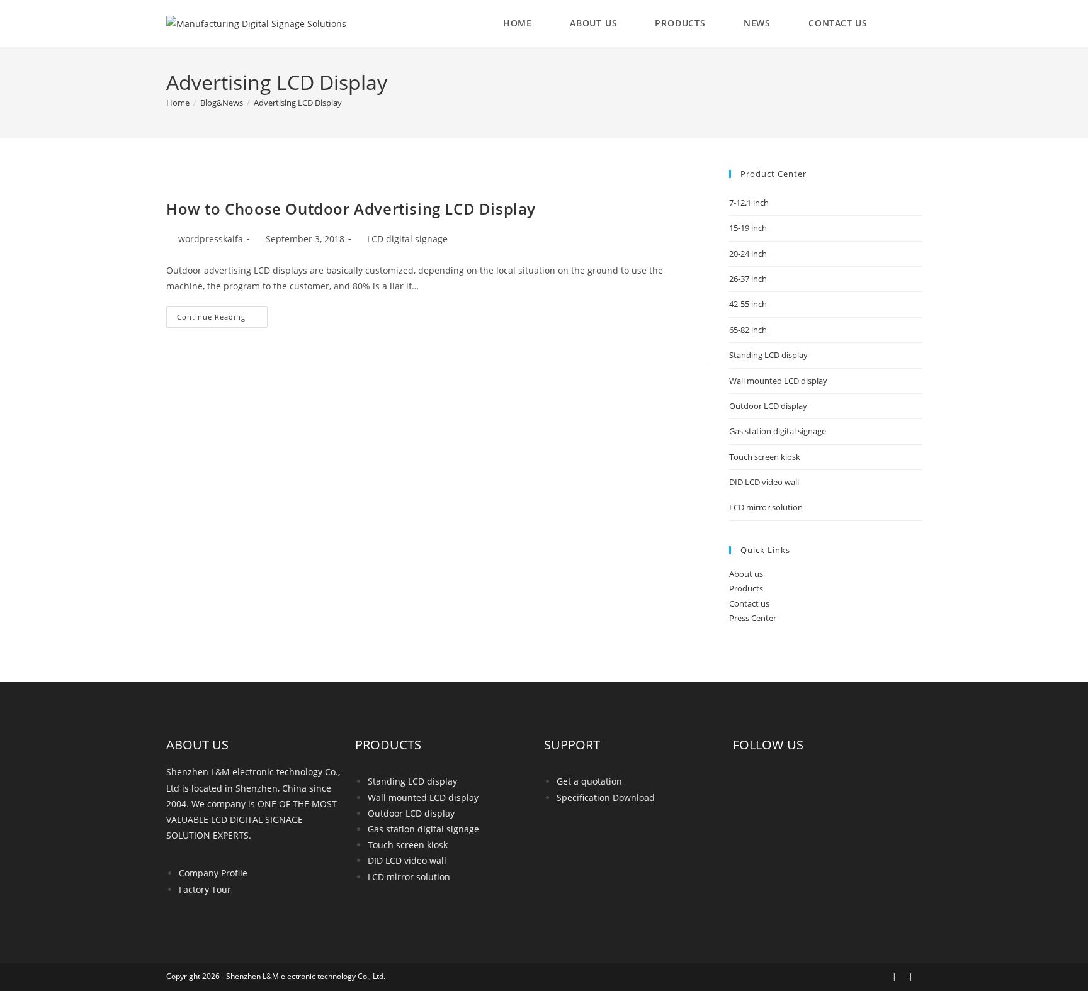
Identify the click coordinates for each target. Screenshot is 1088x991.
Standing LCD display (768, 355)
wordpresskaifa (210, 239)
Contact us (749, 603)
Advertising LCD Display (298, 102)
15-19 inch (748, 227)
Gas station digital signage (777, 431)
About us (746, 573)
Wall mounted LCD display (778, 380)
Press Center (752, 618)
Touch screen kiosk (764, 456)
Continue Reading (222, 314)
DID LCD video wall (764, 482)
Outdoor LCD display (768, 406)
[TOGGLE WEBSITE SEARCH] (909, 23)
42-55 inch (748, 304)
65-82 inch (748, 329)
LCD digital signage (407, 239)
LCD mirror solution (766, 507)
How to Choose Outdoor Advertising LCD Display (351, 208)
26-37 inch (748, 278)
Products (746, 588)
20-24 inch (748, 253)
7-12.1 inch (749, 202)
